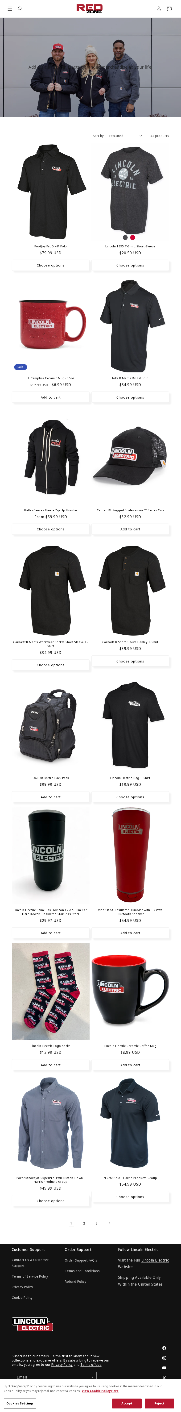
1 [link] (71, 1223)
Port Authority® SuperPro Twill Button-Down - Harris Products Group (50, 1180)
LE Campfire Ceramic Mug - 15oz (51, 378)
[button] (10, 9)
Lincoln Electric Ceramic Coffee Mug (130, 1046)
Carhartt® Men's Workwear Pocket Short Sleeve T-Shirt (50, 644)
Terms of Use (90, 1364)
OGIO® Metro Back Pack (51, 778)
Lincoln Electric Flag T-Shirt (130, 778)
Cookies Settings (19, 1403)
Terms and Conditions (82, 1271)
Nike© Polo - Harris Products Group (130, 1178)
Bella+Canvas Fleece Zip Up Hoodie (50, 510)
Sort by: (99, 135)
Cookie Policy (22, 1297)
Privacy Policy (22, 1287)
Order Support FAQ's (81, 1260)
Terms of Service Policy (30, 1276)
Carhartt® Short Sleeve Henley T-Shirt (130, 642)
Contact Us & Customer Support (30, 1263)
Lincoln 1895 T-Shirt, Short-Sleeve (130, 246)
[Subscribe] (91, 1377)
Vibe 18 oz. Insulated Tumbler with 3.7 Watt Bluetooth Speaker (130, 912)
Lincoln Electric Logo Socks (50, 1046)
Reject (159, 1403)
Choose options (51, 265)
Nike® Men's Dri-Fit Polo (130, 378)
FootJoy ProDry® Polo (50, 246)
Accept (126, 1403)
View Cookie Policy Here (100, 1391)
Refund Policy (75, 1281)
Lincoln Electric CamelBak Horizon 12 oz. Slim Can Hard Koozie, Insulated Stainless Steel (50, 912)
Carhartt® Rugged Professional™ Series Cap (130, 510)
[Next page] (109, 1223)
